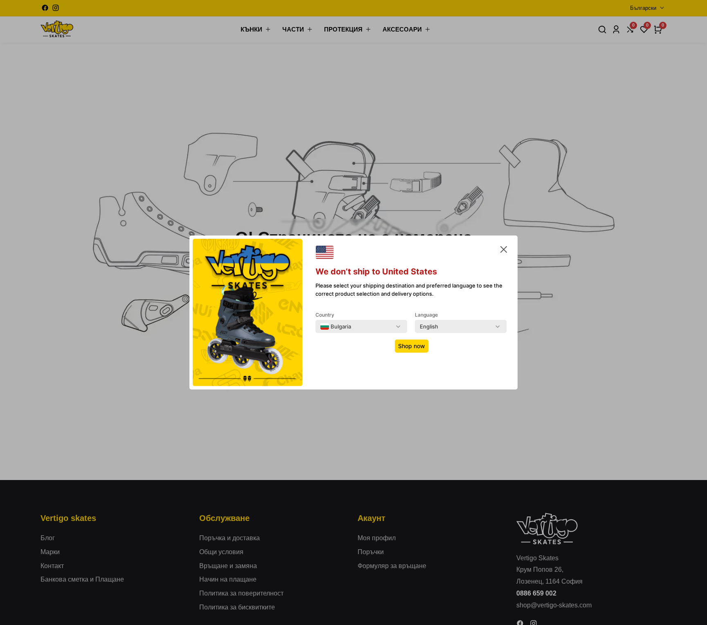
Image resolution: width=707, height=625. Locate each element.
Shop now (411, 345)
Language (426, 315)
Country (324, 315)
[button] (504, 251)
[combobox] (335, 326)
